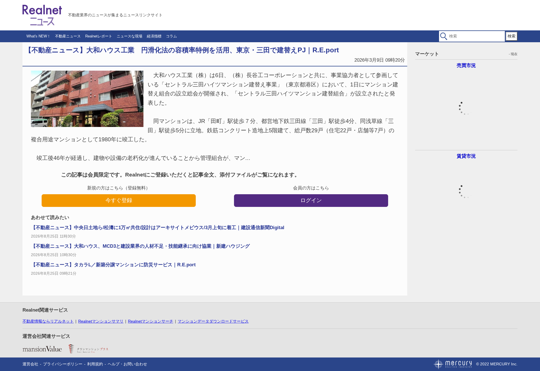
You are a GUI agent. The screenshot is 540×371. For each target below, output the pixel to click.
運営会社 (30, 364)
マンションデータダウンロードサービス (213, 321)
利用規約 (95, 364)
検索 (512, 36)
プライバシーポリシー (62, 364)
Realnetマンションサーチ (150, 321)
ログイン (311, 200)
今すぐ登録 (118, 200)
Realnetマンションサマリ (100, 321)
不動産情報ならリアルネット (48, 321)
